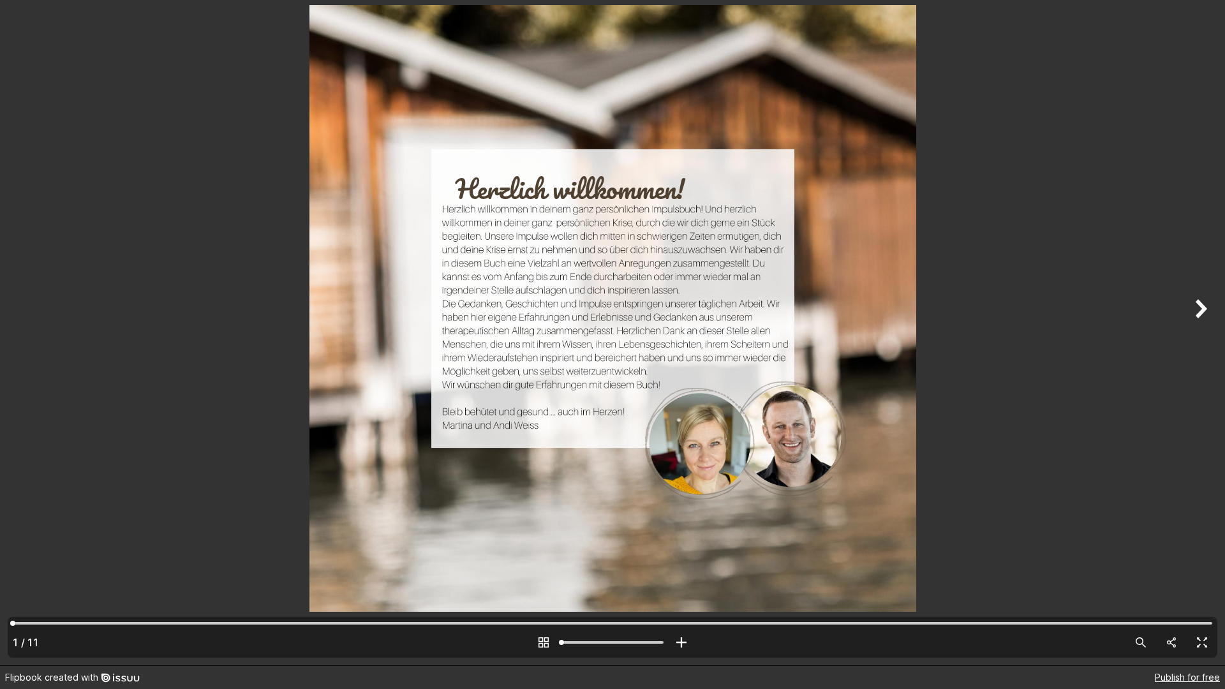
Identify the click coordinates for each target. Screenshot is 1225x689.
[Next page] (1199, 332)
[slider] (612, 642)
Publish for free (1187, 677)
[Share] (1171, 642)
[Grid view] (543, 642)
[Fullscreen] (1202, 642)
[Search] (1141, 642)
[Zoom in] (681, 642)
